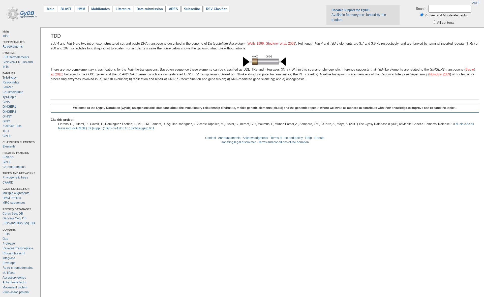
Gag (5, 238)
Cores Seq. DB (13, 213)
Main (52, 9)
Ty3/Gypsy (10, 77)
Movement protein (15, 287)
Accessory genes (14, 277)
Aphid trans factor (14, 282)
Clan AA (8, 157)
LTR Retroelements (16, 57)
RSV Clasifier (216, 9)
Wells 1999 (256, 43)
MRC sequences (14, 202)
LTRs (6, 233)
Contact (210, 137)
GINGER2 (9, 111)
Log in (475, 2)
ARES (173, 9)
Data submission (150, 9)
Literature (123, 9)
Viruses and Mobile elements (446, 15)
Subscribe (192, 9)
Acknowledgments (255, 137)
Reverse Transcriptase (18, 248)
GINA (6, 101)
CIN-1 (7, 135)
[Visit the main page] (21, 13)
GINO (6, 121)
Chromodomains (14, 166)
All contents (446, 22)
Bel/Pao (8, 87)
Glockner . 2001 (280, 43)
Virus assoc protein (16, 292)
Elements (9, 146)
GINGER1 (9, 106)
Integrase (9, 258)
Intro (6, 35)
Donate (319, 137)
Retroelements (13, 46)
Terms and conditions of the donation (283, 142)
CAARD (8, 182)
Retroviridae (11, 82)
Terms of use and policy (286, 137)
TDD (6, 131)
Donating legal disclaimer (238, 142)
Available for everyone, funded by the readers (358, 14)
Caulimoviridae (13, 92)
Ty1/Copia (9, 97)
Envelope (9, 262)
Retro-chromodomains (18, 267)
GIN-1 (7, 162)
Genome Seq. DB (14, 218)
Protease (9, 243)
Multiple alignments (16, 193)
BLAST (65, 9)
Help (308, 137)
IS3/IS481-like (12, 126)
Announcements (229, 137)
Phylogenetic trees (15, 177)
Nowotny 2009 (439, 74)
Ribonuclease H (14, 253)
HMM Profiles (12, 197)
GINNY (7, 116)
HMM (81, 9)
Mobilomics (100, 9)
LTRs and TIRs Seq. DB (19, 223)
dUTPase (9, 272)
